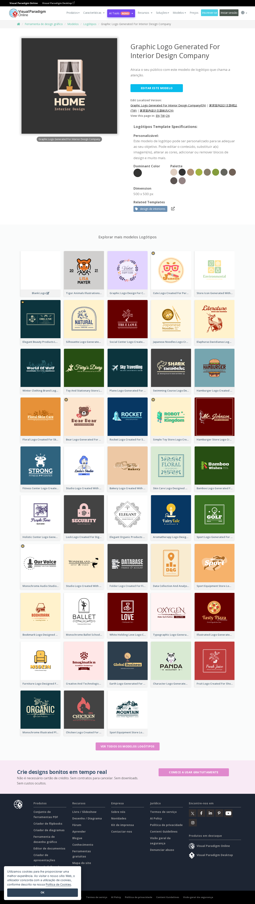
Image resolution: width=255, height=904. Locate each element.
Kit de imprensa (122, 825)
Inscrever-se (209, 13)
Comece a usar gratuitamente (193, 772)
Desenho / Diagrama (87, 818)
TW (162, 116)
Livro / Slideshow (84, 812)
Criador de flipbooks (47, 823)
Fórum (76, 825)
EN (158, 116)
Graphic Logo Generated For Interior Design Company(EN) (168, 105)
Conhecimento (82, 845)
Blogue (77, 838)
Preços (194, 13)
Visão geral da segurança (198, 897)
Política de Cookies (58, 884)
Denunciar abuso (162, 850)
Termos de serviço (163, 812)
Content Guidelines (164, 831)
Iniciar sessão (229, 13)
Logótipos (89, 24)
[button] (94, 12)
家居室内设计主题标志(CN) (157, 110)
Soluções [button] (161, 13)
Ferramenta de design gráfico (44, 24)
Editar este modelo (157, 88)
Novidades (118, 818)
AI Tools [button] (119, 13)
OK (42, 892)
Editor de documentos (49, 848)
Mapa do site (81, 863)
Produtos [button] (72, 13)
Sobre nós (118, 812)
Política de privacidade (166, 825)
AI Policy (156, 818)
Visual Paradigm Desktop (57, 3)
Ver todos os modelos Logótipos (128, 746)
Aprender (79, 831)
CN (168, 116)
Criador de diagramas (49, 830)
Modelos (73, 24)
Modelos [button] (178, 13)
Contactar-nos (121, 831)
